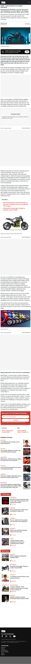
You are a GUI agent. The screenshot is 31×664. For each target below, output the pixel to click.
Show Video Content (15, 114)
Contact (3, 648)
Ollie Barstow (4, 23)
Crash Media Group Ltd (7, 639)
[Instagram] (6, 636)
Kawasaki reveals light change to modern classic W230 (19, 567)
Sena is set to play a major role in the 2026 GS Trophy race (19, 510)
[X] (10, 636)
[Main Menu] (29, 2)
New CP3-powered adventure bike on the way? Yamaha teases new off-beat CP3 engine (15, 204)
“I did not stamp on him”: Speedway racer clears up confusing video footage (17, 542)
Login (2, 653)
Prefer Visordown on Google (13, 51)
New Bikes (4, 7)
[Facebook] (2, 636)
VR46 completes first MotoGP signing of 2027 (18, 556)
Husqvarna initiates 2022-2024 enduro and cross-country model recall (11, 476)
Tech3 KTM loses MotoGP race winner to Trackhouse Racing (11, 468)
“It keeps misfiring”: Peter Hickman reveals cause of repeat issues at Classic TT (19, 588)
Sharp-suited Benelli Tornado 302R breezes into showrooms (7, 431)
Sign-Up (3, 654)
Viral (11, 538)
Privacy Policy (4, 650)
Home (2, 6)
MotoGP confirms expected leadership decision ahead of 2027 (19, 597)
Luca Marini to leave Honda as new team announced (10, 442)
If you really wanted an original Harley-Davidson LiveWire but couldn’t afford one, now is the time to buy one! (11, 486)
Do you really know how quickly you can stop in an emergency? (18, 520)
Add (27, 51)
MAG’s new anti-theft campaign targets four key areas (18, 531)
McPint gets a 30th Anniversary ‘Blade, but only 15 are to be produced (11, 459)
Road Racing (13, 585)
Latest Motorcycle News (13, 6)
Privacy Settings (4, 651)
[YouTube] (14, 636)
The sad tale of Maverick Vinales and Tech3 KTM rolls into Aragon (10, 451)
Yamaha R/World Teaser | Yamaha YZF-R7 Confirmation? (23, 431)
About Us (3, 647)
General (3, 474)
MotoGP (3, 440)
